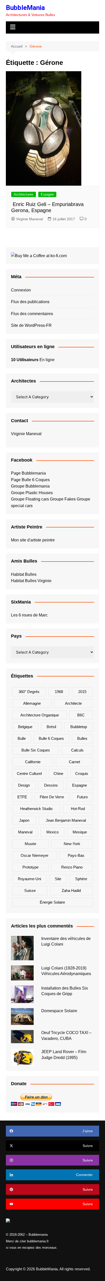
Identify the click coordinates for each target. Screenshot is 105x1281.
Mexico (52, 832)
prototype (30, 867)
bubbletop (78, 727)
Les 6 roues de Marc (29, 615)
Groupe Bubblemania (30, 486)
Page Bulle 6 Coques (30, 480)
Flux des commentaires (32, 314)
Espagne (47, 194)
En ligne (33, 360)
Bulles (82, 738)
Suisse (30, 890)
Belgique (25, 727)
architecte (73, 703)
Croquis (81, 773)
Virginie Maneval (29, 219)
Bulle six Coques (35, 750)
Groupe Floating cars (30, 499)
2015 (82, 691)
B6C (81, 715)
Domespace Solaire (59, 1011)
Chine (58, 773)
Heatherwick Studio (36, 808)
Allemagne (32, 703)
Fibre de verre (52, 797)
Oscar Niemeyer (34, 855)
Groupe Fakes (63, 499)
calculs (77, 750)
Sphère (81, 879)
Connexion (21, 290)
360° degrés (29, 691)
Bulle (22, 738)
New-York (72, 844)
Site (58, 879)
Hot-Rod (78, 808)
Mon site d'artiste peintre (33, 540)
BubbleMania (25, 7)
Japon (24, 820)
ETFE (22, 797)
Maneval (25, 832)
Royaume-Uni (29, 879)
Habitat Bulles (23, 574)
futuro (82, 797)
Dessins (51, 785)
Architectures (23, 194)
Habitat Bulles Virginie (31, 581)
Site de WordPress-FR (31, 325)
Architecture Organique (39, 715)
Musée (30, 844)
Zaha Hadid (71, 890)
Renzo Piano (72, 867)
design (24, 785)
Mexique (80, 832)
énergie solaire (52, 902)
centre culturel (29, 773)
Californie (33, 762)
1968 (59, 691)
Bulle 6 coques (51, 738)
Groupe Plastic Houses (32, 493)
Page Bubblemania (28, 473)
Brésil (51, 727)
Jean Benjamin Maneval (66, 820)
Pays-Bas (76, 855)
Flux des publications (30, 302)
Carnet (74, 762)
